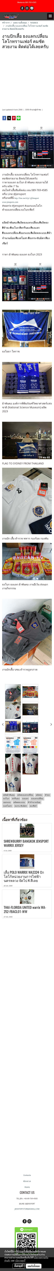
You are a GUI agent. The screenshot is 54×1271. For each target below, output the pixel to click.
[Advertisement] (27, 80)
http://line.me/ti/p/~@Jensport (26, 198)
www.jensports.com (10, 202)
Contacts (27, 1175)
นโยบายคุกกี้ (20, 1260)
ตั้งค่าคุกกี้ (18, 1266)
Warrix (27, 1187)
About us (27, 1181)
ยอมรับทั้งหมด (34, 1266)
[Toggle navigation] (50, 16)
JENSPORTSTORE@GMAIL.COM (27, 1209)
